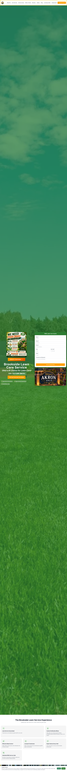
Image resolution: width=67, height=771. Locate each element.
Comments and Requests (40, 357)
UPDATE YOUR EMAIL (15, 359)
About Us (9, 2)
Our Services (14, 2)
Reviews (33, 2)
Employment (54, 2)
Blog (42, 2)
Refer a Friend (28, 2)
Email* (37, 353)
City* (37, 349)
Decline (59, 768)
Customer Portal (62, 2)
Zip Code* (52, 349)
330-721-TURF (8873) (16, 373)
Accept (63, 768)
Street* (37, 345)
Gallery (38, 2)
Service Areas (21, 2)
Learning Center (47, 2)
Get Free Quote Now (50, 364)
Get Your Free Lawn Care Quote (16, 377)
